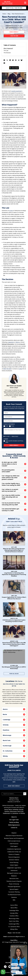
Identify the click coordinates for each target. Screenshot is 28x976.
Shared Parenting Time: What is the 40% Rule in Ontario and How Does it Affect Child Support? (14, 644)
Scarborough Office (14, 924)
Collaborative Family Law (14, 852)
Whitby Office (14, 929)
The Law (6, 50)
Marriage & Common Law (14, 873)
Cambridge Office (14, 910)
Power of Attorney (14, 884)
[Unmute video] (18, 957)
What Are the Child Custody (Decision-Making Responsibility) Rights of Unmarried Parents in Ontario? (14, 550)
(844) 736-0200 (7, 369)
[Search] (24, 793)
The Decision (7, 52)
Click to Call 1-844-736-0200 (14, 8)
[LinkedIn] (10, 60)
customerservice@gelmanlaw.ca (16, 936)
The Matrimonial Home (14, 894)
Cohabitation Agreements (14, 849)
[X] (7, 60)
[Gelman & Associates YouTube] (9, 966)
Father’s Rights (14, 865)
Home (4, 14)
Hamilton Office (14, 916)
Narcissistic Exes (14, 878)
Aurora (6, 809)
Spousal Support (14, 889)
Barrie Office (14, 908)
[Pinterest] (16, 60)
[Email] (4, 63)
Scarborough (6, 813)
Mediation (14, 876)
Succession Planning (14, 892)
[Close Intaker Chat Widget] (26, 943)
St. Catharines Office (14, 926)
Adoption (14, 833)
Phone (12, 426)
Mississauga (13, 811)
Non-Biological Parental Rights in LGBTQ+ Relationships (14, 667)
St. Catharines (14, 813)
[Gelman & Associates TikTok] (5, 966)
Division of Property (14, 854)
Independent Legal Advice (14, 868)
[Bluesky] (21, 60)
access (11, 210)
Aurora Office (14, 905)
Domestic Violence (14, 860)
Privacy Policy (15, 436)
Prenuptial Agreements (14, 886)
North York (20, 811)
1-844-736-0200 (14, 35)
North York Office (14, 921)
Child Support (14, 846)
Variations (14, 897)
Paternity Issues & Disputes (14, 881)
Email (7, 426)
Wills (14, 900)
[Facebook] (4, 60)
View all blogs (14, 673)
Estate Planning (14, 862)
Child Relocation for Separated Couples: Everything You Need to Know (14, 620)
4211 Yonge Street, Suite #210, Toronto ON (14, 942)
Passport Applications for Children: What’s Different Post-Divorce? (14, 598)
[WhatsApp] (13, 60)
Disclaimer (7, 972)
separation (11, 342)
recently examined (16, 91)
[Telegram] (19, 60)
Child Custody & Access (14, 841)
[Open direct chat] (24, 943)
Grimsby (21, 809)
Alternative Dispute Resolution (14, 835)
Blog (9, 14)
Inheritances (14, 870)
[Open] (25, 3)
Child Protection (14, 843)
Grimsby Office (14, 913)
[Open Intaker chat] (12, 975)
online (20, 369)
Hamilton (7, 811)
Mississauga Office (14, 918)
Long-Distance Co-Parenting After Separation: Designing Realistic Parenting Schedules (14, 574)
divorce (18, 342)
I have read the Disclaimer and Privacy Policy (14, 441)
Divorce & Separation (14, 857)
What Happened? (8, 48)
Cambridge (15, 809)
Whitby (23, 813)
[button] (14, 464)
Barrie (10, 809)
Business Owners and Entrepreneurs (14, 838)
